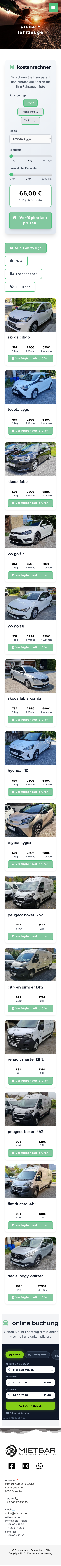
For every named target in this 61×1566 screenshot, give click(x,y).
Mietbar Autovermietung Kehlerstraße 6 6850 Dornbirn (19, 1487)
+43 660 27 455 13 (16, 1502)
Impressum (23, 1550)
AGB (13, 1550)
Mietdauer (15, 149)
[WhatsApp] (39, 1466)
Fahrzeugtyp (17, 95)
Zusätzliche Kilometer (23, 168)
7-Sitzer (30, 120)
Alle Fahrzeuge (28, 248)
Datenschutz (37, 1550)
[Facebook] (11, 1466)
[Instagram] (25, 1466)
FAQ (48, 1550)
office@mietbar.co (16, 1513)
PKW (30, 102)
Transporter (30, 111)
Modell (13, 130)
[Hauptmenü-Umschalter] (53, 7)
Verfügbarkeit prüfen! (33, 220)
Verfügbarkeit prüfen (32, 358)
